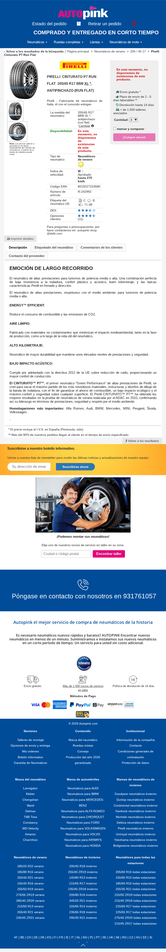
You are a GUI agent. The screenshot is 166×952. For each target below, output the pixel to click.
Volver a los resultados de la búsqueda (35, 51)
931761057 (139, 596)
